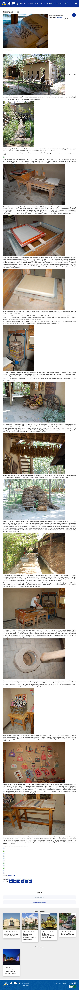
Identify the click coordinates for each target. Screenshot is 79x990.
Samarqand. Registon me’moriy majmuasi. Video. (11, 971)
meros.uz (9, 50)
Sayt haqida (25, 983)
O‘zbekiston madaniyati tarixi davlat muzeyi (48, 935)
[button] (76, 3)
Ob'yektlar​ (23, 3)
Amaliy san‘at (58, 17)
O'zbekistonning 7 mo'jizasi (54, 3)
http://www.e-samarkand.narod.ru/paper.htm (19, 879)
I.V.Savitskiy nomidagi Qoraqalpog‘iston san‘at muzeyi (29, 936)
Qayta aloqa (25, 985)
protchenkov (11, 875)
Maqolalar (30, 3)
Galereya (42, 3)
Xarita (37, 3)
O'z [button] (66, 3)
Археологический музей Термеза (11, 935)
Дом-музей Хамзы (67, 934)
